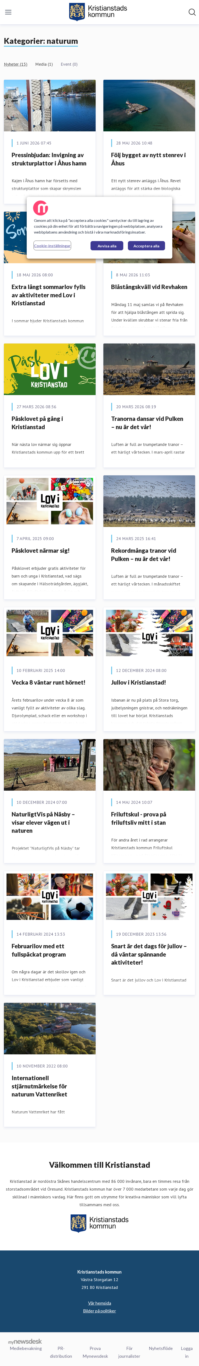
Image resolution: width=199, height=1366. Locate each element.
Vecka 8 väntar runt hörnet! (48, 682)
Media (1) (44, 64)
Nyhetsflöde (161, 1348)
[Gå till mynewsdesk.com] (25, 1341)
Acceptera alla (146, 246)
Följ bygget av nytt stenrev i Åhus (148, 159)
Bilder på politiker (99, 1310)
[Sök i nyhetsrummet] (192, 12)
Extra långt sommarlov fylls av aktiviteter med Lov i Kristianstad (48, 295)
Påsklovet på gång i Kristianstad (37, 422)
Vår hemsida (99, 1303)
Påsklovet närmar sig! (41, 550)
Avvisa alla (107, 246)
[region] (99, 228)
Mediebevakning (26, 1348)
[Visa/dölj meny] (8, 12)
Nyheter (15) (15, 64)
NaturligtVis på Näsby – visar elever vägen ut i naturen (43, 822)
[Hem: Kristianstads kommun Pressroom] (98, 12)
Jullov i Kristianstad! (138, 682)
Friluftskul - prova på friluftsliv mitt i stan (138, 818)
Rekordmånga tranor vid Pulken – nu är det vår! (143, 554)
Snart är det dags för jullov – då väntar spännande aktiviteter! (149, 954)
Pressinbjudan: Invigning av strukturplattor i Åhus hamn (49, 159)
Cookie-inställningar (52, 245)
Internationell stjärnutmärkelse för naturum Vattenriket (39, 1086)
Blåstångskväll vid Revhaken (149, 286)
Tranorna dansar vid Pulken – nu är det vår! (147, 422)
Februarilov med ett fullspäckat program (39, 950)
